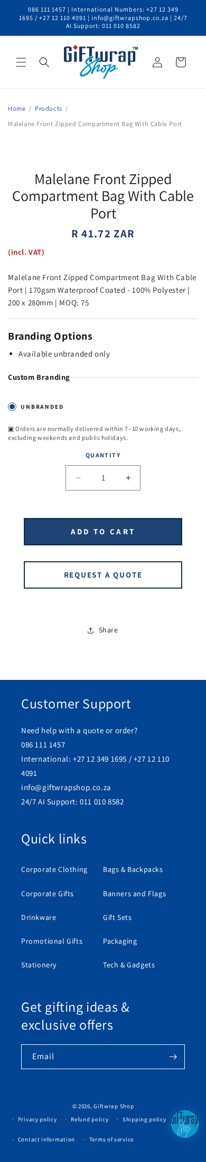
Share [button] (108, 630)
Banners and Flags (134, 893)
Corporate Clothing (54, 869)
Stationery (39, 964)
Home (16, 108)
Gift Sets (117, 917)
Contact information (46, 1139)
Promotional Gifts (51, 941)
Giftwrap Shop (113, 1106)
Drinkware (38, 917)
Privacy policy (37, 1119)
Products (48, 108)
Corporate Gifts (47, 893)
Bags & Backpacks (133, 869)
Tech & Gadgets (129, 964)
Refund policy (89, 1119)
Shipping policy (144, 1119)
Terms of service (111, 1139)
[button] (21, 62)
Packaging (120, 941)
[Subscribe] (172, 1056)
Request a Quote (103, 575)
